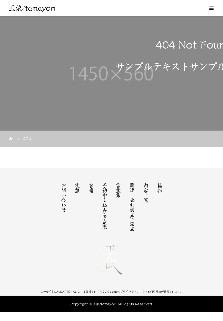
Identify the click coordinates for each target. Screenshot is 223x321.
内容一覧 (145, 192)
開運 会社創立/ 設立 (132, 207)
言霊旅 (118, 190)
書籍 (91, 188)
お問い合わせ (63, 197)
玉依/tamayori (32, 8)
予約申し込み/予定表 (104, 206)
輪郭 (159, 188)
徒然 (77, 188)
